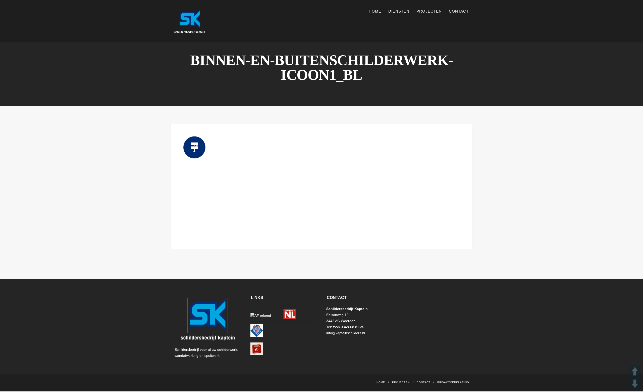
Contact (459, 11)
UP (634, 371)
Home (375, 11)
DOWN (634, 383)
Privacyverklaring (453, 382)
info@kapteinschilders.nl (345, 333)
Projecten (429, 11)
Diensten (398, 11)
